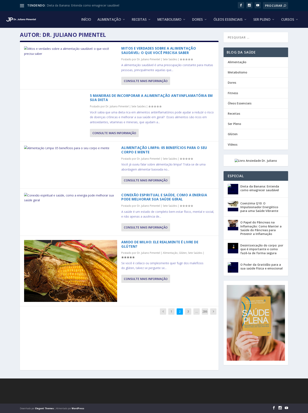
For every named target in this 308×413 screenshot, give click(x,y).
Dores (197, 20)
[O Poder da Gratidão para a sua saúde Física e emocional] (233, 267)
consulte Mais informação (146, 81)
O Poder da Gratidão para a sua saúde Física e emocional (261, 266)
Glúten (183, 253)
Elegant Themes (44, 408)
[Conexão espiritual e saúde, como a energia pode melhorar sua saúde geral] (70, 198)
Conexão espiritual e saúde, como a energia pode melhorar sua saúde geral (164, 197)
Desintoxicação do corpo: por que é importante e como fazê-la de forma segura (261, 249)
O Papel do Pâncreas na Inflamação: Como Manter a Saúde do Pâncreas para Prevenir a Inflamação (261, 228)
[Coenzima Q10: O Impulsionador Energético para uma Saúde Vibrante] (233, 206)
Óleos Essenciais (228, 20)
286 (204, 311)
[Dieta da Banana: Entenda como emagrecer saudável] (233, 189)
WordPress (78, 408)
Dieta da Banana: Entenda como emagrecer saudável (83, 5)
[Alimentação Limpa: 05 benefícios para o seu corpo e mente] (70, 148)
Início (86, 20)
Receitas (139, 20)
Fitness (233, 93)
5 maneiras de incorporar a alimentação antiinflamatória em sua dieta (151, 97)
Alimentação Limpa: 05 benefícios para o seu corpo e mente (164, 149)
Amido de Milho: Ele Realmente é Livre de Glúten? (159, 244)
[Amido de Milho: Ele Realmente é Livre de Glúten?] (70, 271)
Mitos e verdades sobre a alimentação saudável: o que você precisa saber (158, 50)
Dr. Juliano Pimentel (148, 59)
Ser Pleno (261, 20)
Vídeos (232, 144)
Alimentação (109, 20)
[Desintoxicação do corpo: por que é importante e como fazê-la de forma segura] (233, 248)
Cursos (287, 20)
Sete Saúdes (170, 59)
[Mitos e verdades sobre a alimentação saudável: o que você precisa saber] (70, 51)
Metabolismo (169, 20)
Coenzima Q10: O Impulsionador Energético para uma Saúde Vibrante (259, 207)
